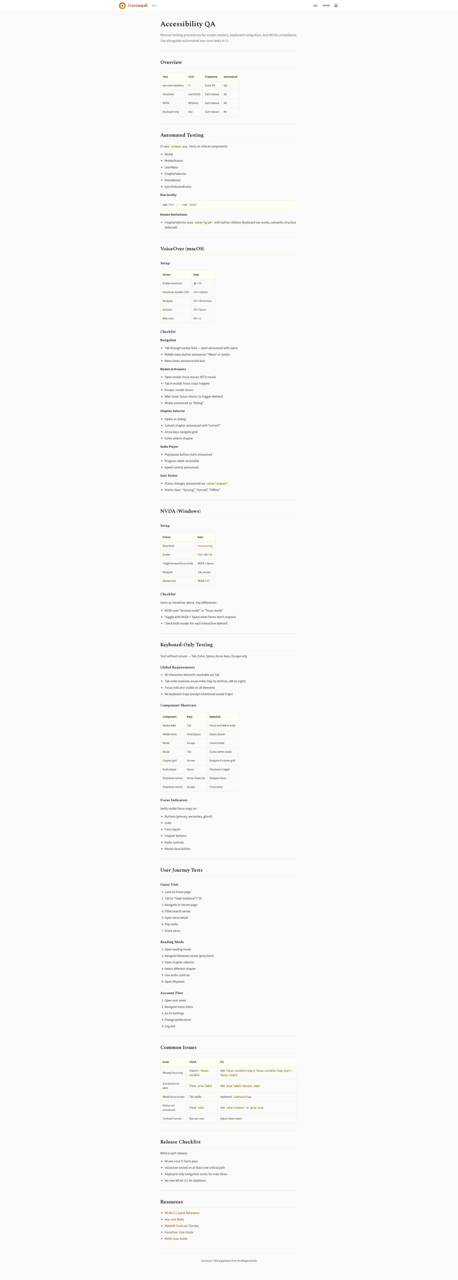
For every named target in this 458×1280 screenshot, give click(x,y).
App (315, 5)
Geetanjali (206, 1261)
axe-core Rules (174, 1219)
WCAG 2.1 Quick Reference (182, 1213)
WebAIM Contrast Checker (182, 1226)
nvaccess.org (205, 546)
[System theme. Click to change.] (336, 5)
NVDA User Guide (176, 1239)
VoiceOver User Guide (179, 1232)
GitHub (326, 5)
